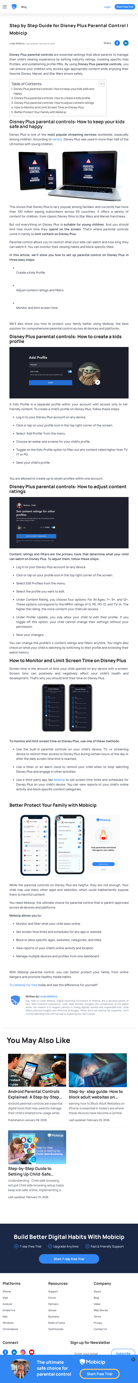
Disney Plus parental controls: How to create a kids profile (52, 98)
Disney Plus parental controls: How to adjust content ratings (54, 103)
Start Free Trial (125, 6)
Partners (53, 1304)
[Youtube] (31, 1352)
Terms (97, 1316)
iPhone (7, 1291)
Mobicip (59, 780)
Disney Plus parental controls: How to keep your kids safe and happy (54, 91)
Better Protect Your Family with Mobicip (40, 112)
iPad (5, 1298)
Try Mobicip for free (23, 985)
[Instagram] (23, 1352)
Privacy (98, 1323)
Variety (57, 139)
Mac (5, 1316)
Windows (8, 1323)
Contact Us (100, 1329)
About (97, 1291)
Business (53, 1316)
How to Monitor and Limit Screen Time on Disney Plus (49, 107)
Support (53, 1291)
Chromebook (10, 1329)
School (52, 1310)
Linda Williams (16, 43)
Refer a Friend (56, 1323)
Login (107, 7)
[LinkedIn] (14, 1352)
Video (97, 1304)
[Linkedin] (126, 43)
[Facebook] (117, 43)
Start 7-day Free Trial (69, 1259)
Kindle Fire (9, 1310)
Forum (52, 1298)
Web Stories (101, 1310)
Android (7, 1304)
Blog (23, 7)
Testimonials (55, 1329)
